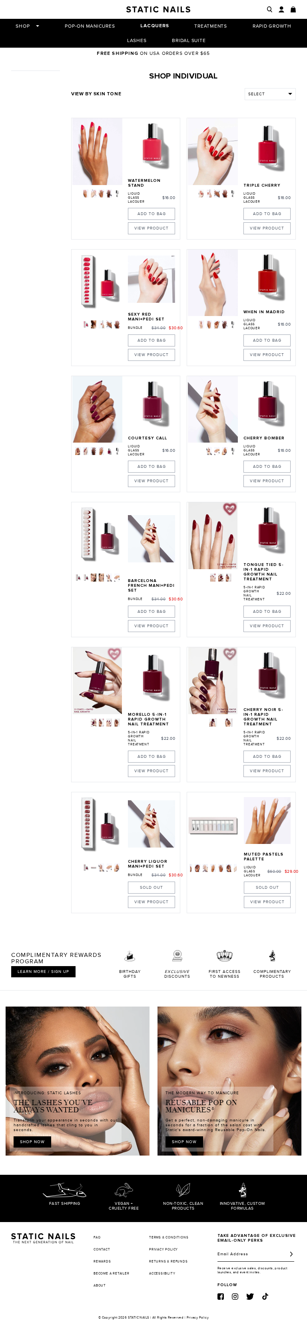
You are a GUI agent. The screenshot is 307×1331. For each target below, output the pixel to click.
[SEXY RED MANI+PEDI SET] (151, 279)
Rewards (102, 1261)
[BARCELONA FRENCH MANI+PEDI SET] (151, 538)
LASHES (137, 40)
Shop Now (32, 1142)
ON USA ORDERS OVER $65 (153, 53)
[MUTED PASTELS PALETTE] (267, 820)
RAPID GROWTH (272, 26)
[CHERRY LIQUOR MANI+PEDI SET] (151, 824)
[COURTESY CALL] (151, 404)
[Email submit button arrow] (291, 1254)
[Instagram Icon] (235, 1296)
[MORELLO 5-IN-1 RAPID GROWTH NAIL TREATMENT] (151, 678)
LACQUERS (154, 26)
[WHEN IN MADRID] (267, 278)
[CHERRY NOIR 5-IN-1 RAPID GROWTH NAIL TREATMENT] (267, 675)
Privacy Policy (198, 1317)
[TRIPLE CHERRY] (267, 149)
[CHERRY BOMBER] (267, 404)
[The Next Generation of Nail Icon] (43, 1236)
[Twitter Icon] (250, 1296)
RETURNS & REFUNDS (168, 1261)
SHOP (23, 26)
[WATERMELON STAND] (151, 146)
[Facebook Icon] (220, 1296)
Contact (102, 1249)
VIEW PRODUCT (151, 228)
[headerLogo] (158, 9)
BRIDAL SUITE (188, 40)
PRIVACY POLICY (163, 1249)
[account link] (281, 9)
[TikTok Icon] (265, 1296)
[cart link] (293, 9)
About (100, 1285)
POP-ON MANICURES (90, 26)
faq (97, 1237)
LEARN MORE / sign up (43, 971)
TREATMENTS (210, 26)
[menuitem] (86, 193)
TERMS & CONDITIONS (168, 1237)
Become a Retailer (112, 1273)
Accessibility (162, 1273)
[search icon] (270, 9)
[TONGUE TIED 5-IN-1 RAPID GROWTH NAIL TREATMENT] (267, 530)
